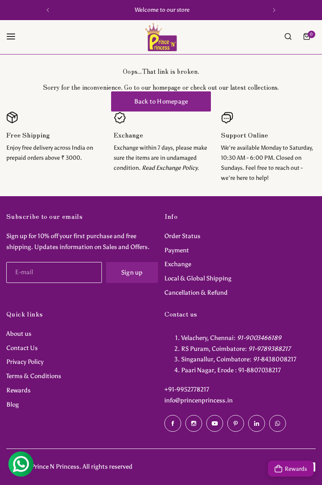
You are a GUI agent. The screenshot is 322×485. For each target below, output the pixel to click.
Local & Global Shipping (197, 278)
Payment (176, 250)
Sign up (132, 272)
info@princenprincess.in (198, 400)
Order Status (182, 236)
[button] (48, 10)
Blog (12, 404)
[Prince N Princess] (161, 37)
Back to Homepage (161, 101)
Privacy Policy (25, 362)
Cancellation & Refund (196, 292)
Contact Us (22, 348)
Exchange (177, 264)
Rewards (18, 390)
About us (18, 333)
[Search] (288, 36)
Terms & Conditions (33, 376)
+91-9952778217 (186, 389)
